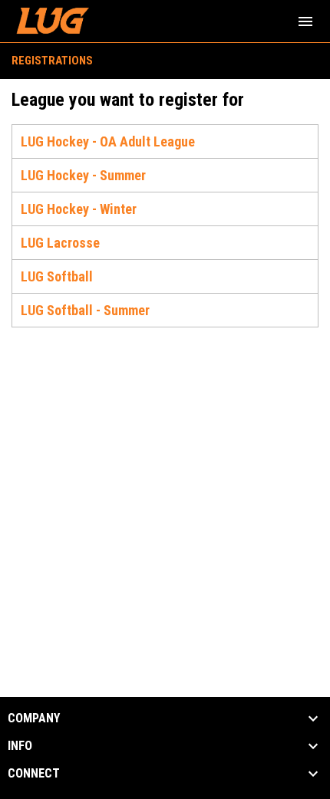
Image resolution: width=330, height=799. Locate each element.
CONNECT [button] (34, 774)
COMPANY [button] (34, 718)
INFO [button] (20, 746)
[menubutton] (305, 21)
